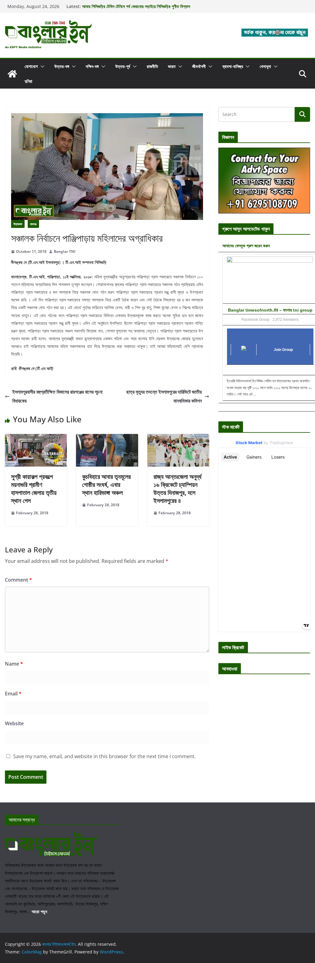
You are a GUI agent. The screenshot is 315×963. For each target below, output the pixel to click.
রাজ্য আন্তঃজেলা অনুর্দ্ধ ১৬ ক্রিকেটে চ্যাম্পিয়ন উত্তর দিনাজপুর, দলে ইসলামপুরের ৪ (177, 488)
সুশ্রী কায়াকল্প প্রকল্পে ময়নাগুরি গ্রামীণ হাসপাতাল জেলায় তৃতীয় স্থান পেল (34, 488)
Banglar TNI (64, 251)
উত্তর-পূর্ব (122, 66)
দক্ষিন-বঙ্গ (92, 66)
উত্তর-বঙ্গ (61, 66)
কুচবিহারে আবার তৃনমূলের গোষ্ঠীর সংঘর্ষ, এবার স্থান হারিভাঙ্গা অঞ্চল (106, 484)
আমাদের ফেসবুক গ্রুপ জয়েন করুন (246, 246)
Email (13, 693)
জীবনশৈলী (199, 66)
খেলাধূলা (265, 66)
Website (14, 723)
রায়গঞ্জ (33, 224)
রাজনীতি (152, 66)
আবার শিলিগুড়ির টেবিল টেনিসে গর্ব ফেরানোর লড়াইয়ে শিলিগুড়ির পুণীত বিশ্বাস (136, 6)
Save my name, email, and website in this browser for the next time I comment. (104, 756)
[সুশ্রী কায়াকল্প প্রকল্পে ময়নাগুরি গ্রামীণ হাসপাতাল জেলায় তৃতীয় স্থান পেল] (36, 438)
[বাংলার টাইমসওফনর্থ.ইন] (12, 73)
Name (14, 663)
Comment (18, 579)
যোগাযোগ (31, 66)
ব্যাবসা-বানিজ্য (232, 66)
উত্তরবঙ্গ (18, 224)
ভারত (172, 66)
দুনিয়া (28, 81)
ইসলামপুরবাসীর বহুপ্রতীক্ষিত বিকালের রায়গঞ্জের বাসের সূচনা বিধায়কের (57, 396)
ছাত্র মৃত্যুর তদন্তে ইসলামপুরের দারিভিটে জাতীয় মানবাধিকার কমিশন (164, 396)
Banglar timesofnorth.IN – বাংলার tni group (270, 310)
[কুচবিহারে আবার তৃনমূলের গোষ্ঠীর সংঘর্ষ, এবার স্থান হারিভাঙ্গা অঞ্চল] (107, 438)
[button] (41, 66)
